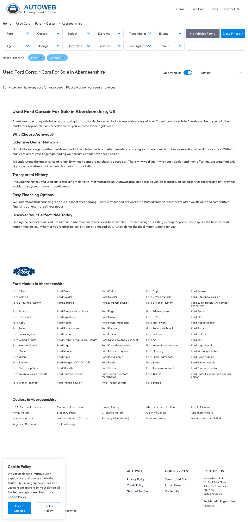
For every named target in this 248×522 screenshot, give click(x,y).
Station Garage (111, 407)
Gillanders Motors (112, 412)
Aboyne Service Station (160, 407)
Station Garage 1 (67, 412)
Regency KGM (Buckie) (115, 418)
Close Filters (231, 33)
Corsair (51, 23)
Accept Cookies (19, 508)
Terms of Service (137, 491)
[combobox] (17, 33)
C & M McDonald (201, 407)
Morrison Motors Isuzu (70, 407)
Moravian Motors (22, 418)
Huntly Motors (20, 412)
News (214, 9)
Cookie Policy (48, 508)
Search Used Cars (176, 479)
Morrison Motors (156, 418)
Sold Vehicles (172, 73)
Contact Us (231, 9)
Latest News (173, 485)
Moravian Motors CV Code (73, 418)
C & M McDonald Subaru (26, 407)
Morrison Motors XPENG (206, 418)
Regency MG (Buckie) (25, 424)
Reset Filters (11, 58)
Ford (38, 23)
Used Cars (197, 9)
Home (180, 9)
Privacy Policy (136, 479)
